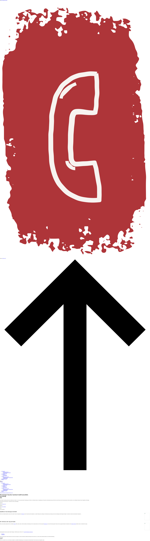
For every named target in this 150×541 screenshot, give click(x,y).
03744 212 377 (4, 258)
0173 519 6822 (4, 506)
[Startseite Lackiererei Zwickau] (3, 0)
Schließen (1, 481)
